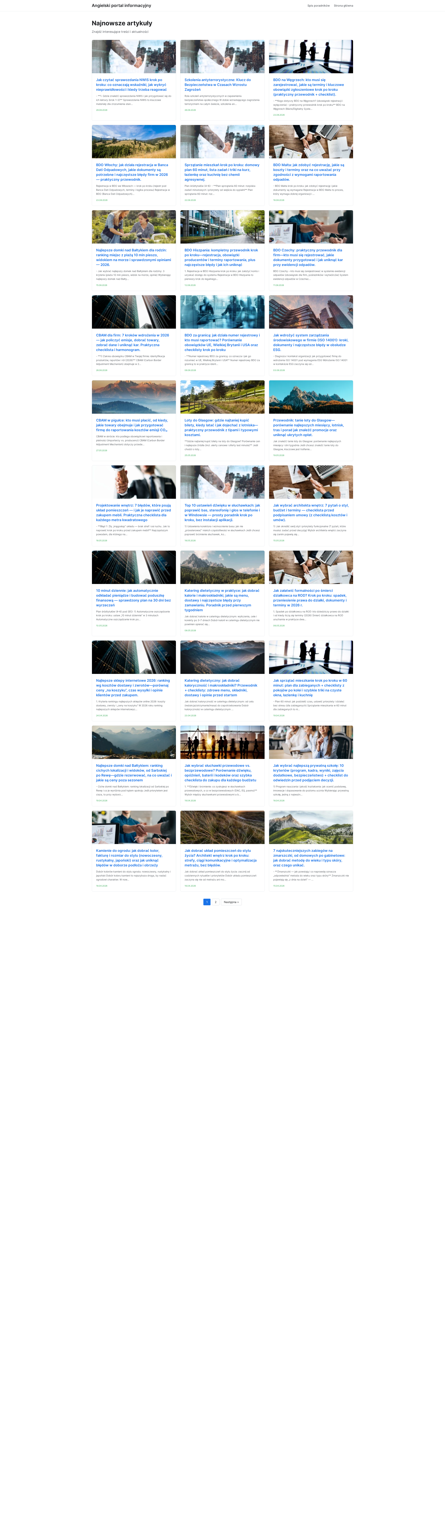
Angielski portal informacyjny (121, 5)
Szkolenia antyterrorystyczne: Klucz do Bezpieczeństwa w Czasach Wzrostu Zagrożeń (218, 85)
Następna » (231, 902)
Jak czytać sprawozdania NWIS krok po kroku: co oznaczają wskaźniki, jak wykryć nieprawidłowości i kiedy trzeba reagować (131, 85)
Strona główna (343, 5)
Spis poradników (319, 5)
